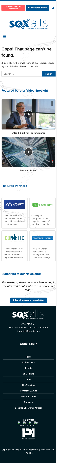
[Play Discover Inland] (28, 152)
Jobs (28, 379)
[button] (4, 36)
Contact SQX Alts (28, 390)
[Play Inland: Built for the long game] (28, 114)
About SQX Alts (28, 396)
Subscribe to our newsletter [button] (13, 7)
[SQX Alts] (28, 23)
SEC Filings (28, 373)
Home (28, 356)
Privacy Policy (47, 449)
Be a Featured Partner (37, 7)
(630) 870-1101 (28, 324)
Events (28, 368)
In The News (28, 362)
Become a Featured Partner (28, 408)
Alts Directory (28, 385)
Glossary (28, 402)
